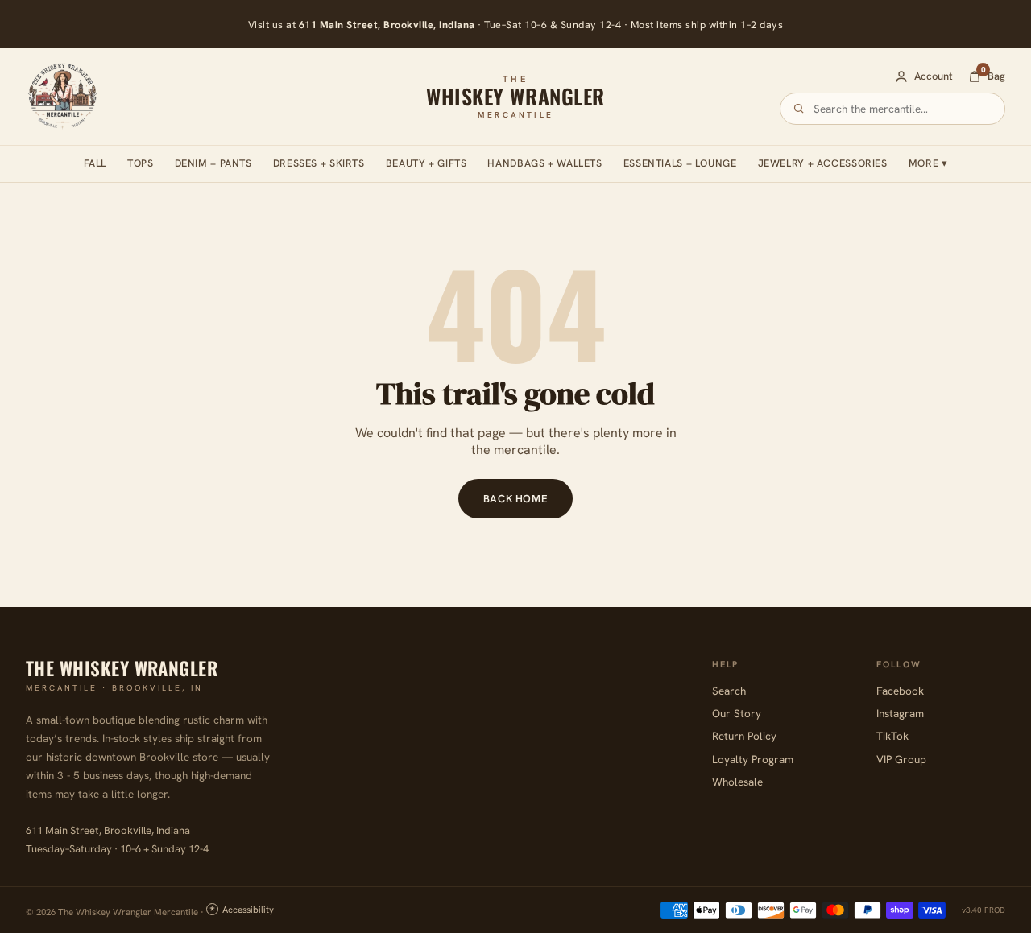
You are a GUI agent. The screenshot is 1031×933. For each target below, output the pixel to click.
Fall (95, 163)
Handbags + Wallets (544, 163)
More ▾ (928, 163)
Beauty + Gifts (426, 163)
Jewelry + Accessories (823, 163)
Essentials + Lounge (680, 163)
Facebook (900, 690)
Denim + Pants (213, 163)
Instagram (900, 713)
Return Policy (744, 736)
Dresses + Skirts (319, 163)
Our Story (736, 713)
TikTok (892, 736)
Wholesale (737, 781)
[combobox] (902, 109)
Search (729, 690)
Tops (140, 163)
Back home (516, 499)
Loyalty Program (752, 759)
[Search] (799, 108)
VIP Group (901, 759)
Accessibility (248, 909)
